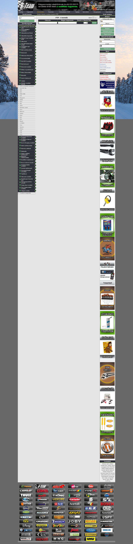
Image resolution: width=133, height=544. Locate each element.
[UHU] (90, 540)
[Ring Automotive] (26, 514)
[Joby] (74, 523)
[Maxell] (42, 540)
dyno (108, 467)
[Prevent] (74, 540)
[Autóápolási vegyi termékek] (20, 47)
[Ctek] (26, 518)
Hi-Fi (21, 101)
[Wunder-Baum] (74, 496)
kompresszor (110, 471)
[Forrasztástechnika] (20, 58)
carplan (109, 465)
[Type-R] (90, 492)
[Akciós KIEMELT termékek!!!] (20, 30)
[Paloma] (26, 488)
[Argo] (26, 510)
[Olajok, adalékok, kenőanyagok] (20, 154)
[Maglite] (26, 540)
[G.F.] (90, 510)
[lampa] (42, 492)
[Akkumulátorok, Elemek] (20, 33)
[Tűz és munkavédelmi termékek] (20, 188)
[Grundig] (42, 523)
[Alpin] (58, 488)
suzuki (105, 478)
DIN (21, 90)
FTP (21, 95)
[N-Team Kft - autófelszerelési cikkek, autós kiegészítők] (27, 10)
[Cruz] (107, 510)
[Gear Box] (74, 527)
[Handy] (58, 536)
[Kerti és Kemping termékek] (20, 143)
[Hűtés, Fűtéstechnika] (20, 72)
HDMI (21, 99)
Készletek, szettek (24, 107)
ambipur (111, 464)
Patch (21, 115)
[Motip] (74, 492)
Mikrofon (22, 111)
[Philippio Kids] (90, 531)
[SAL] (107, 501)
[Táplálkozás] (20, 174)
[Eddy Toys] (58, 527)
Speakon (22, 127)
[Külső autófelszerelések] (20, 146)
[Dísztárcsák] (20, 53)
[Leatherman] (90, 536)
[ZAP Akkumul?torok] (26, 523)
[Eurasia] (107, 496)
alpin (108, 464)
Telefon (21, 129)
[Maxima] (42, 514)
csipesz (113, 465)
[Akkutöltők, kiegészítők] (20, 36)
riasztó (113, 474)
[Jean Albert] (107, 527)
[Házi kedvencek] (20, 64)
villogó (111, 479)
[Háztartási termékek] (20, 67)
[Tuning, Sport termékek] (20, 185)
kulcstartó (103, 473)
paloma (105, 474)
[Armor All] (58, 510)
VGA (21, 134)
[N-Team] (42, 488)
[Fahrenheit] (26, 536)
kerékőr (104, 471)
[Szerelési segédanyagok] (20, 168)
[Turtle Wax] (42, 496)
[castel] (107, 523)
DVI (21, 92)
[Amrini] (107, 514)
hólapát (107, 468)
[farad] (74, 514)
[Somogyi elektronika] (90, 501)
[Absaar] (90, 514)
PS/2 (21, 117)
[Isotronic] (74, 536)
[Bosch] (107, 505)
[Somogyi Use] (58, 505)
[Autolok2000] (107, 211)
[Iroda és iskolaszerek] (20, 78)
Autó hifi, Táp (23, 88)
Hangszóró (22, 97)
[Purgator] (42, 501)
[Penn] (74, 531)
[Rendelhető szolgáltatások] (20, 160)
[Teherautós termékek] (20, 177)
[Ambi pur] (58, 492)
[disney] (26, 527)
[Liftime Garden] (42, 531)
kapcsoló (112, 470)
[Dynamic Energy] (42, 527)
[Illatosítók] (20, 75)
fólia (111, 467)
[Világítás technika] (20, 191)
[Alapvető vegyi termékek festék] (20, 39)
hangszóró (111, 468)
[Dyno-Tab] (58, 518)
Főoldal (39, 14)
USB (21, 130)
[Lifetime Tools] (58, 501)
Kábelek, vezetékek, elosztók (48, 14)
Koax (21, 109)
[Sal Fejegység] (107, 284)
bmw (106, 465)
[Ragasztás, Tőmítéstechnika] (20, 157)
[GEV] (42, 536)
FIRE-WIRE (22, 93)
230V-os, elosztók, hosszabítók (27, 86)
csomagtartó (104, 467)
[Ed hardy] (90, 518)
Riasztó (21, 121)
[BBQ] (74, 518)
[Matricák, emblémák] (20, 148)
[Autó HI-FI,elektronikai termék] (20, 44)
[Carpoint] (26, 492)
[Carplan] (90, 488)
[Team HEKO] (42, 510)
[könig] (58, 496)
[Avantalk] (74, 505)
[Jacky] (107, 488)
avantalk (103, 465)
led (109, 473)
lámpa (107, 473)
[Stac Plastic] (90, 496)
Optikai (21, 113)
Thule (107, 479)
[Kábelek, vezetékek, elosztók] (20, 84)
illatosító (107, 470)
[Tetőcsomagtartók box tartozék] (20, 182)
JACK (21, 105)
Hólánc (103, 468)
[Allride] (74, 488)
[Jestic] (26, 531)
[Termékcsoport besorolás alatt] (20, 179)
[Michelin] (58, 523)
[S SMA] (26, 505)
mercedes (112, 473)
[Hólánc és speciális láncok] (20, 70)
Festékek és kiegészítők (25, 193)
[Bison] (107, 531)
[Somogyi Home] (42, 505)
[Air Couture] (74, 510)
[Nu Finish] (58, 531)
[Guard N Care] (90, 527)
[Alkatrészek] (20, 41)
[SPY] (107, 518)
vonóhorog (107, 481)
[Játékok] (20, 81)
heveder (103, 470)
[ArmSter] (58, 514)
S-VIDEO (22, 123)
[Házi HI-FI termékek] (20, 61)
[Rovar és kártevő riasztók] (20, 163)
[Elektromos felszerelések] (20, 56)
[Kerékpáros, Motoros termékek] (20, 140)
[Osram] (107, 492)
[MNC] (58, 540)
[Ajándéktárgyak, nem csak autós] (20, 27)
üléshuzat (104, 464)
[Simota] (26, 501)
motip (102, 474)
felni (113, 467)
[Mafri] (107, 536)
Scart (21, 125)
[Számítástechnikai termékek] (20, 165)
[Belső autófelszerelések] (20, 50)
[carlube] (74, 501)
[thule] (26, 496)
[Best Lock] (90, 523)
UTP (21, 132)
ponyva (109, 474)
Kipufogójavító (104, 476)
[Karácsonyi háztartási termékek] (20, 137)
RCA (21, 119)
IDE (21, 103)
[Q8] (90, 505)
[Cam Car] (42, 518)
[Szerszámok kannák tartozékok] (20, 171)
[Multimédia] (20, 151)
